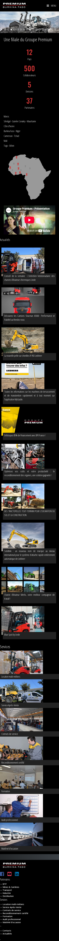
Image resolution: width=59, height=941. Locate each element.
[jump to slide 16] (52, 29)
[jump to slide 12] (40, 29)
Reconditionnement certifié (15, 913)
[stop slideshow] (55, 29)
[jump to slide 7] (24, 29)
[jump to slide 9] (30, 29)
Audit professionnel (12, 919)
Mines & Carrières (11, 887)
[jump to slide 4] (14, 29)
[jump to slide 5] (17, 29)
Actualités (7, 933)
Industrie (7, 893)
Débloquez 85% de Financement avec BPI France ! (24, 435)
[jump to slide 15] (49, 29)
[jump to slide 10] (33, 29)
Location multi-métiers (13, 904)
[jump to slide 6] (21, 29)
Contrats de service (12, 910)
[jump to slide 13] (43, 29)
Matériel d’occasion (12, 922)
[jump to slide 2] (8, 29)
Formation (7, 916)
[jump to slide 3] (11, 29)
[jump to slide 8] (27, 29)
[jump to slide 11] (36, 29)
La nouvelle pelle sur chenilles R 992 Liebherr (23, 355)
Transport (7, 890)
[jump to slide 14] (46, 29)
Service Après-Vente (12, 907)
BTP (5, 884)
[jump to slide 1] (5, 29)
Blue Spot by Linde (12, 634)
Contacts (7, 930)
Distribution (8, 896)
